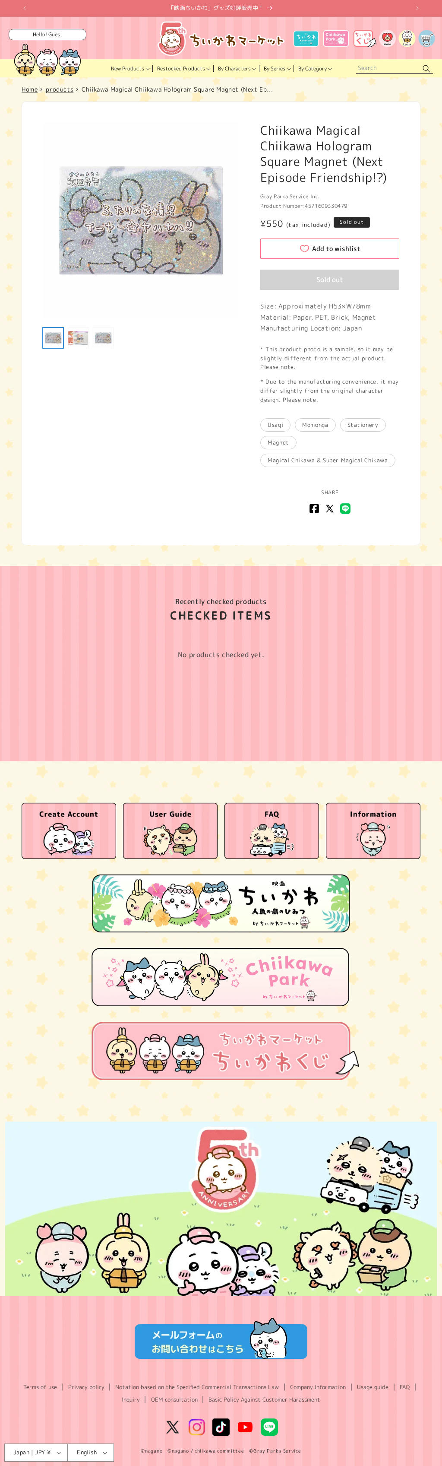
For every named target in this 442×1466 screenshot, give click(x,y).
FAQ (405, 1387)
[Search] (426, 68)
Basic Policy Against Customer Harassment (264, 1399)
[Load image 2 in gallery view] (78, 338)
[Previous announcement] (24, 8)
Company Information (318, 1387)
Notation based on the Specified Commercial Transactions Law (197, 1387)
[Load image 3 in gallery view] (103, 338)
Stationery (363, 425)
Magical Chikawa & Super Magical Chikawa (328, 460)
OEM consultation (174, 1399)
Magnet (278, 442)
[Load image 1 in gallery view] (53, 338)
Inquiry (131, 1399)
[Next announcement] (417, 8)
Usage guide (372, 1387)
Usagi (275, 425)
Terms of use (40, 1387)
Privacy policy (86, 1387)
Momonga (315, 425)
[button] (130, 68)
